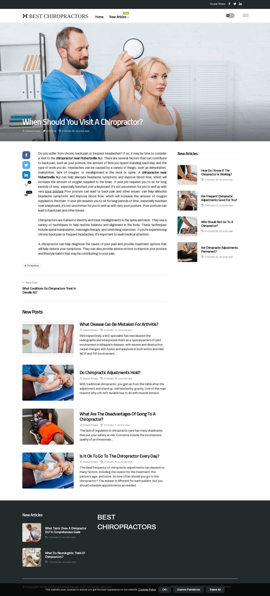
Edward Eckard (33, 131)
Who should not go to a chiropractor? (217, 224)
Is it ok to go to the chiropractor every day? (119, 456)
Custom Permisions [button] (188, 589)
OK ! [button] (164, 589)
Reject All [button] (215, 589)
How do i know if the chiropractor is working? (216, 172)
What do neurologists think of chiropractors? (65, 555)
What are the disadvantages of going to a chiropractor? (117, 416)
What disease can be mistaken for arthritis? (119, 324)
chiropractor (33, 265)
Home (99, 17)
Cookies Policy (147, 589)
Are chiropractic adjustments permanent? (219, 249)
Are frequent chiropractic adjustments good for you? (219, 198)
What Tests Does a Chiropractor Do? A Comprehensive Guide (65, 530)
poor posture (54, 191)
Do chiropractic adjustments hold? (110, 372)
